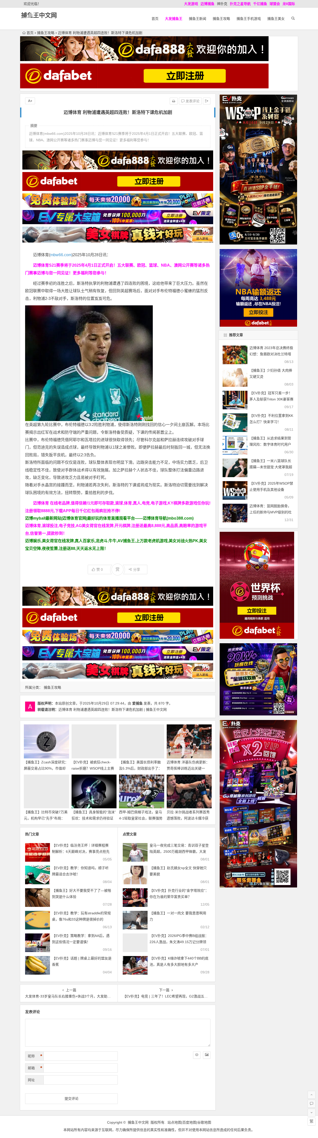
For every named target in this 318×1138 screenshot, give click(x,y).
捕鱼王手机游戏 (249, 19)
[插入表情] (196, 1055)
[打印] (174, 101)
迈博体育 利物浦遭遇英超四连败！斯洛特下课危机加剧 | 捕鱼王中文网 (112, 709)
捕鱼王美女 (276, 19)
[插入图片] (206, 1055)
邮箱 (35, 1068)
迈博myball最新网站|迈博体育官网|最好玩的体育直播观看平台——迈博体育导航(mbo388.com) (109, 518)
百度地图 (189, 1122)
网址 (31, 1080)
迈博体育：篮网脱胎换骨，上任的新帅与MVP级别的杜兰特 (270, 512)
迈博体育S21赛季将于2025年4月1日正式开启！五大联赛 (83, 265)
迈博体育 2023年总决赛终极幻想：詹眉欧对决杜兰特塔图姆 (271, 354)
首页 (155, 19)
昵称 (35, 1056)
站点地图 (174, 1122)
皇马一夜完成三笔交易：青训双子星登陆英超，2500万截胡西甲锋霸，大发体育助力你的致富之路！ (179, 851)
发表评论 (192, 101)
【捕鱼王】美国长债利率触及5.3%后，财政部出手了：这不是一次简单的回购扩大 (140, 768)
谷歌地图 (204, 1122)
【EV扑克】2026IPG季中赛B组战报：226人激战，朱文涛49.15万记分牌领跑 (179, 942)
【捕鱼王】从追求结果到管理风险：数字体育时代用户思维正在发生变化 (270, 444)
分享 (136, 569)
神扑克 (222, 4)
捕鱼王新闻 (197, 19)
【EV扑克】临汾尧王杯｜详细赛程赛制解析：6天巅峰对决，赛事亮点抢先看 (81, 851)
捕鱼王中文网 (39, 15)
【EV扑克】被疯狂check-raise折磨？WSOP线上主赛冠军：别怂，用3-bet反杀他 (93, 768)
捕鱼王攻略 (221, 19)
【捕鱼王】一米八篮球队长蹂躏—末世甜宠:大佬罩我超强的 (270, 467)
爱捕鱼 (137, 703)
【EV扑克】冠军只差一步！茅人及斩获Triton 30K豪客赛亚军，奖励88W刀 (271, 399)
